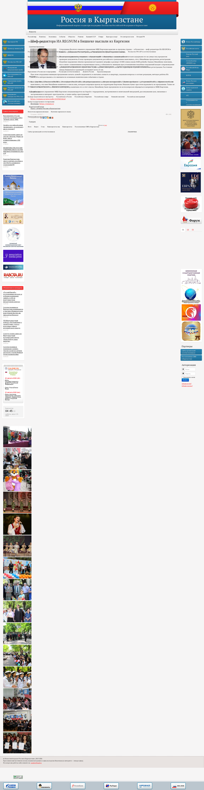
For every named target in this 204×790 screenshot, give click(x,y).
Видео (36, 127)
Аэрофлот (144, 786)
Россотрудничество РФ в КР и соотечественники (108, 52)
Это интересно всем (127, 37)
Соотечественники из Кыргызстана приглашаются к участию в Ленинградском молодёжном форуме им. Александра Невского (13, 311)
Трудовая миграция (103, 72)
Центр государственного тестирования (41, 102)
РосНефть (44, 786)
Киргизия (38, 82)
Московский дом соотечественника (14, 102)
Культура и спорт (112, 37)
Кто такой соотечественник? (55, 52)
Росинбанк (77, 786)
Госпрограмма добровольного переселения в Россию (78, 67)
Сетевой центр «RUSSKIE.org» (191, 62)
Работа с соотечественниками (78, 52)
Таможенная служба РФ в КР (14, 82)
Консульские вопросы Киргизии (38, 87)
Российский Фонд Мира (192, 69)
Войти (185, 380)
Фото (29, 127)
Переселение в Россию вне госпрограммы (42, 72)
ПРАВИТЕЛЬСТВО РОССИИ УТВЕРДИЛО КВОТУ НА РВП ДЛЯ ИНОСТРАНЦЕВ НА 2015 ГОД (13, 150)
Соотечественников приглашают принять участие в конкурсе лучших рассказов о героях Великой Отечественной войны (13, 350)
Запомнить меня (189, 377)
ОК (188, 230)
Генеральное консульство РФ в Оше (15, 95)
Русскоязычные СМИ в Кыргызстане (87, 127)
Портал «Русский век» (192, 55)
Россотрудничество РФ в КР (71, 82)
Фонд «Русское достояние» (191, 82)
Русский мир (32, 37)
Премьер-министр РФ (15, 48)
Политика (42, 37)
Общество (71, 37)
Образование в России (165, 82)
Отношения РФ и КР (148, 82)
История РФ (141, 37)
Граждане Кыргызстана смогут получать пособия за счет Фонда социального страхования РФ (13, 162)
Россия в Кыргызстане (102, 19)
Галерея (32, 122)
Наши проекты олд (53, 127)
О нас (43, 127)
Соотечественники (36, 47)
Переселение (34, 62)
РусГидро (111, 786)
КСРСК (188, 75)
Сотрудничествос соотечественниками (193, 102)
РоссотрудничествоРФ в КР (15, 75)
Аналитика (132, 131)
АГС (187, 95)
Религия (80, 37)
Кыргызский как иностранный (38, 117)
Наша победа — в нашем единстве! (115, 57)
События (62, 37)
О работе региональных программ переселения (132, 67)
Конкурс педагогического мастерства (40, 97)
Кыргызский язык (36, 107)
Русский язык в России (64, 97)
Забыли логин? (186, 384)
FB (193, 230)
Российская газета (192, 48)
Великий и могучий (117, 97)
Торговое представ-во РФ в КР (16, 89)
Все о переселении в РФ (36, 67)
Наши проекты (67, 127)
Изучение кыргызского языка (61, 112)
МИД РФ (10, 55)
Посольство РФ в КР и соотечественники (142, 52)
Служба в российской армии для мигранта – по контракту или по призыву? (13, 127)
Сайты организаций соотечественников (41, 132)
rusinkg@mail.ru (36, 763)
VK (183, 230)
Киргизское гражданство (60, 87)
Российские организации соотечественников (72, 57)
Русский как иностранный (136, 97)
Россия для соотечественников (69, 72)
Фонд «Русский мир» (193, 42)
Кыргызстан (9, 408)
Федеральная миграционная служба (15, 69)
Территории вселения (106, 67)
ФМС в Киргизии (52, 67)
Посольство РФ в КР (52, 82)
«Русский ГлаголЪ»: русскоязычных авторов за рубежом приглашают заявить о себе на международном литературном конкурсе (12, 297)
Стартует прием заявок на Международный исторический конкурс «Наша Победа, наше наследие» (12, 337)
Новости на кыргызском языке (38, 112)
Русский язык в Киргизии (83, 97)
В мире (101, 37)
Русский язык (34, 92)
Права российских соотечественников (41, 57)
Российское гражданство (92, 82)
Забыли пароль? (187, 386)
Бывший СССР (91, 37)
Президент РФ (13, 42)
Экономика (52, 37)
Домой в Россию (88, 72)
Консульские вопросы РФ (112, 82)
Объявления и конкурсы (36, 42)
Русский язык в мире (101, 97)
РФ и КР (32, 77)
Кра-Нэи (178, 786)
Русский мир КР (95, 57)
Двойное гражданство (131, 82)
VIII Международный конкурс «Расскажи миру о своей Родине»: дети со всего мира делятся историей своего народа (12, 324)
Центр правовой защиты (192, 89)
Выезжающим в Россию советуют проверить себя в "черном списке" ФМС (12, 117)
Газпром (10, 786)
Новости (32, 32)
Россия (30, 82)
